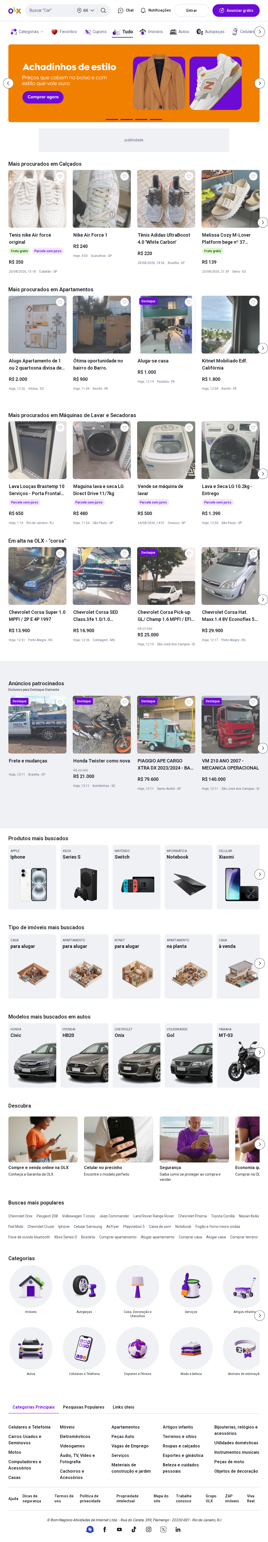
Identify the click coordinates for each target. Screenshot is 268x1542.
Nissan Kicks (249, 1216)
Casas (14, 1477)
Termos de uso (64, 1498)
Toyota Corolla (223, 1216)
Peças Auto (122, 1436)
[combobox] (67, 10)
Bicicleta (88, 1237)
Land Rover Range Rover (153, 1216)
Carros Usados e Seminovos (24, 1439)
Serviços (120, 1455)
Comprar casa (190, 1237)
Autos (183, 31)
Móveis (67, 1427)
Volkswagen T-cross (78, 1216)
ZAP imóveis (232, 1498)
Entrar (191, 10)
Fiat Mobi (15, 1226)
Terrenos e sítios (180, 1436)
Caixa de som (160, 1226)
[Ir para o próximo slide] (263, 222)
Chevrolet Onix (20, 1216)
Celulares (249, 31)
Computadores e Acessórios (24, 1465)
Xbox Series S (65, 1237)
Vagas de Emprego (130, 1446)
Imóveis (155, 31)
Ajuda (13, 1499)
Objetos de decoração (236, 1471)
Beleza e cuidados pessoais (181, 1468)
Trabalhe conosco (184, 1498)
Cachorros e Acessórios (72, 1474)
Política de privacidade (90, 1498)
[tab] (33, 1407)
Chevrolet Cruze (40, 1226)
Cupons (100, 31)
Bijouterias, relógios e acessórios (236, 1430)
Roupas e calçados (181, 1446)
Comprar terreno (244, 1237)
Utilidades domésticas (236, 1442)
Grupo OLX (211, 1498)
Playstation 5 (134, 1226)
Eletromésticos (75, 1436)
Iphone (64, 1226)
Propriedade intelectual (127, 1498)
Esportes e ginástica (183, 1455)
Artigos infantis (178, 1427)
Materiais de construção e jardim (131, 1468)
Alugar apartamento (158, 1237)
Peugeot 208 (47, 1216)
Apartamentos (125, 1427)
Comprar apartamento (118, 1237)
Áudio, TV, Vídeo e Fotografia (77, 1458)
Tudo (127, 31)
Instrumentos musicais (236, 1452)
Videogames (72, 1446)
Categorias (29, 31)
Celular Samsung (88, 1226)
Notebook (183, 1226)
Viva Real (251, 1498)
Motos (14, 1452)
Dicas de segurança (32, 1498)
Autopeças (215, 31)
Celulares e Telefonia (29, 1427)
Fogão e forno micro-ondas (218, 1226)
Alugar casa (216, 1237)
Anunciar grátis (240, 10)
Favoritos (68, 31)
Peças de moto (229, 1461)
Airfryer (112, 1226)
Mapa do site (161, 1498)
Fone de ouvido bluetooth (29, 1237)
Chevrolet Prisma (192, 1216)
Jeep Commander (114, 1216)
